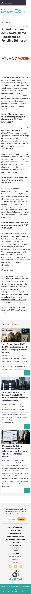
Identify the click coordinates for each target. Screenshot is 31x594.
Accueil (6, 9)
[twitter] (20, 566)
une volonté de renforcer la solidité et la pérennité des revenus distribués (14, 297)
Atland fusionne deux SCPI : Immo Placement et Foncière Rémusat (14, 11)
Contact (15, 551)
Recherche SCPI (15, 530)
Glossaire (15, 554)
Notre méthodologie (15, 527)
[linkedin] (15, 566)
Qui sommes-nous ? (15, 545)
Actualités (15, 9)
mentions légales (15, 557)
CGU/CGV (15, 563)
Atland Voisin (12, 307)
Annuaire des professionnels (15, 539)
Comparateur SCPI (15, 533)
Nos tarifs (15, 542)
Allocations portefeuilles (15, 536)
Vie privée (15, 560)
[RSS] (10, 566)
